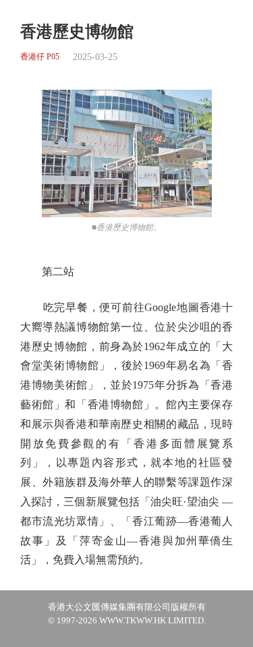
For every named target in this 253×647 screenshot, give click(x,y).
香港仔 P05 (39, 57)
